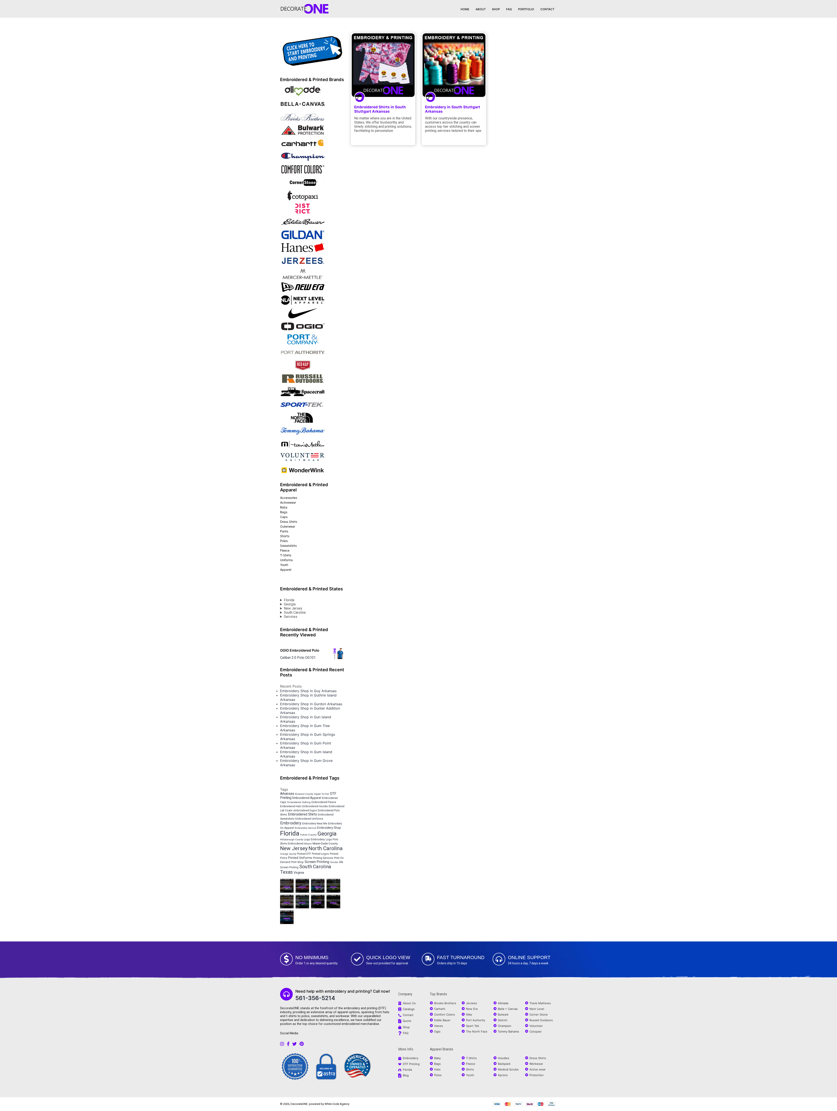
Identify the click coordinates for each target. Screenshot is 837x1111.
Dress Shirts (288, 521)
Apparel (285, 569)
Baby (284, 507)
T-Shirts (285, 555)
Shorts (284, 536)
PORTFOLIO (526, 9)
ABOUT (481, 9)
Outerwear (287, 526)
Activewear (288, 502)
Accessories (288, 497)
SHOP (496, 9)
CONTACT (547, 9)
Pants (284, 531)
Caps (284, 517)
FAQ (509, 9)
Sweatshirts (288, 545)
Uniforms (286, 560)
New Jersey (293, 608)
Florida (289, 600)
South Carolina (295, 612)
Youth (284, 565)
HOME (465, 9)
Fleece (284, 550)
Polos (284, 541)
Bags (283, 512)
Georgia (290, 604)
